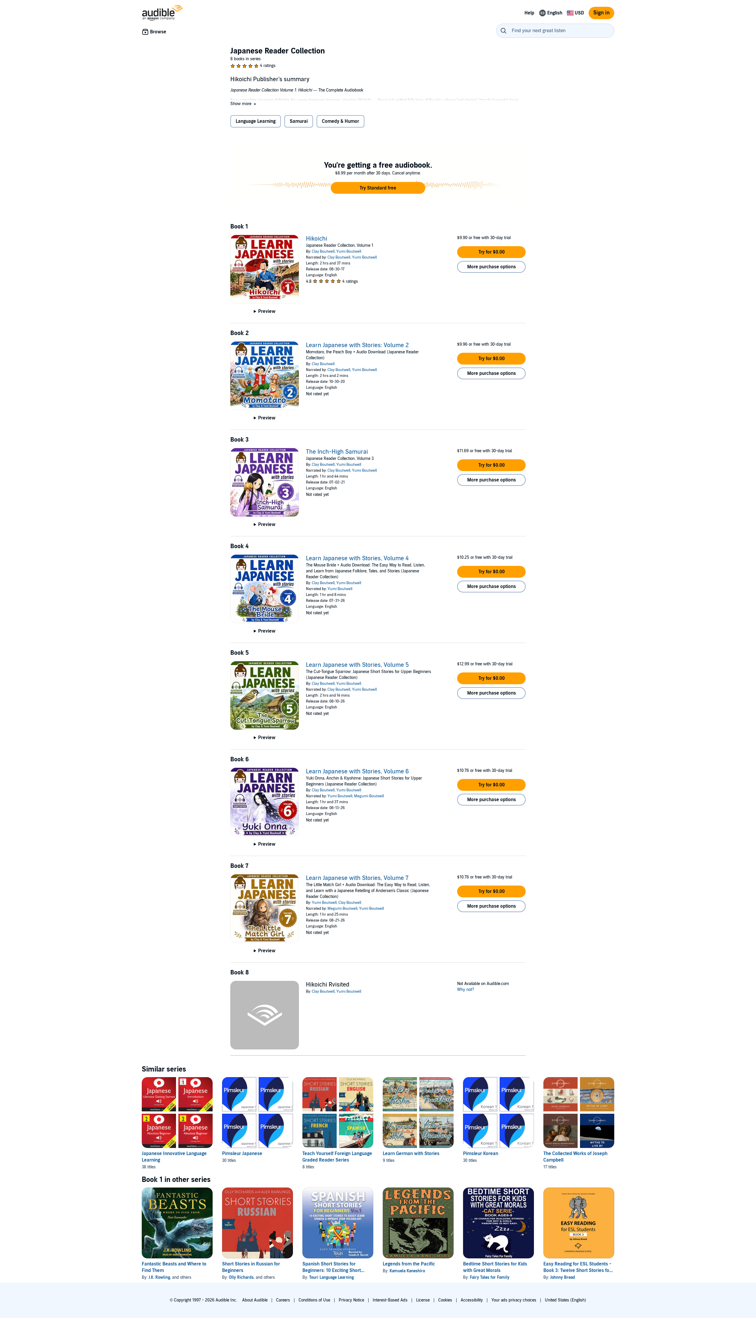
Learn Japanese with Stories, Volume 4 (357, 558)
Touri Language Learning (331, 1277)
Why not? (465, 989)
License (423, 1300)
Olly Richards (241, 1277)
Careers (283, 1300)
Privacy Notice (351, 1300)
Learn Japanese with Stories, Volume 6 (357, 771)
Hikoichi (316, 238)
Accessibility (472, 1300)
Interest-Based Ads (390, 1300)
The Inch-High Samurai (337, 451)
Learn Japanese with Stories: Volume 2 (357, 345)
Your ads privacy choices (513, 1300)
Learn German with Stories (411, 1154)
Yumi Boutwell (348, 251)
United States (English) (565, 1300)
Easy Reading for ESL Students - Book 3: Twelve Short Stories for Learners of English (577, 1270)
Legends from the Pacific (409, 1264)
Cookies (445, 1300)
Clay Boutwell (323, 251)
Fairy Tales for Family (489, 1277)
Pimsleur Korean (480, 1154)
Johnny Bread (562, 1277)
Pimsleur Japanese (242, 1154)
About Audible (255, 1300)
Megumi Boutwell (369, 796)
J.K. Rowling (159, 1277)
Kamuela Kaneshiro (407, 1270)
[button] (243, 103)
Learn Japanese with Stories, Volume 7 (357, 878)
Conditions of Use (314, 1300)
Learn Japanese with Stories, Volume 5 (357, 665)
